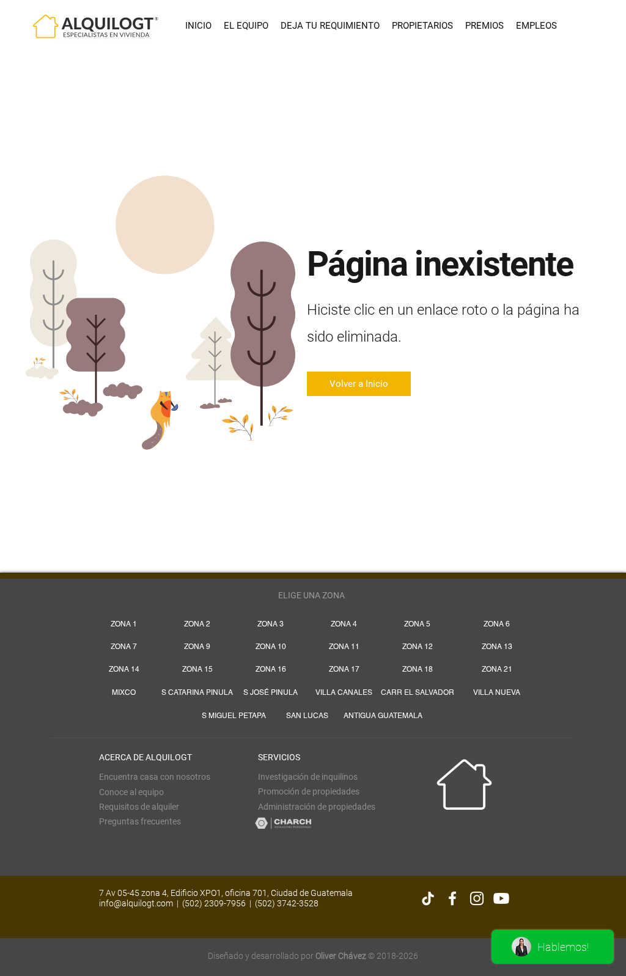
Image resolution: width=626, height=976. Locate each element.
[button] (139, 806)
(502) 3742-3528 (287, 903)
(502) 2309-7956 (214, 903)
